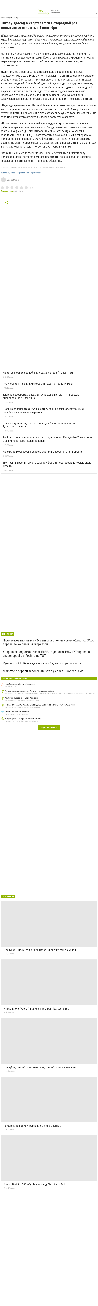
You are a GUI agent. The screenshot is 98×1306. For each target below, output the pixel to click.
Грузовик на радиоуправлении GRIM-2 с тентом (32, 1125)
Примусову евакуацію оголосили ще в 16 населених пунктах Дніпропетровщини (40, 425)
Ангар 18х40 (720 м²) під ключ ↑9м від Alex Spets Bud (36, 1008)
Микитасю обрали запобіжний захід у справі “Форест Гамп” (39, 372)
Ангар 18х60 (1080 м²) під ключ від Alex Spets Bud (34, 1184)
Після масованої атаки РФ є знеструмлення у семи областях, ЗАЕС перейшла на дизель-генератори (43, 410)
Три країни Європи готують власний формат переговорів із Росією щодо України (47, 464)
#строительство (22, 173)
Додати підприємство (49, 728)
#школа (4, 173)
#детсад (11, 173)
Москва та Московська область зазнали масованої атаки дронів (42, 451)
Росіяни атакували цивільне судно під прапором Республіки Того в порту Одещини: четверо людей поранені (47, 439)
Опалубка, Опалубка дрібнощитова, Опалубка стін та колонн (40, 950)
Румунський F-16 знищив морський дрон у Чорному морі (38, 383)
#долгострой (36, 173)
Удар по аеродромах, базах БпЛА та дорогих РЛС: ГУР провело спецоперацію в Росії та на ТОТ (41, 396)
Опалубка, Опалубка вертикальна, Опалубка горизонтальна (40, 1067)
